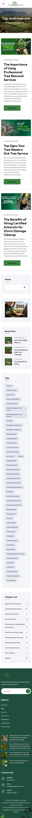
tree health (10, 536)
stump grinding (11, 509)
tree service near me (13, 576)
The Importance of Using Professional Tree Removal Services (15, 72)
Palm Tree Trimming (11, 614)
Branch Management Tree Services (14, 415)
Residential (5, 719)
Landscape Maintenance (13, 609)
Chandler (9, 421)
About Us (4, 705)
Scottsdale (10, 491)
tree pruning (10, 545)
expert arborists (11, 434)
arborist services (12, 390)
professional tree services (14, 487)
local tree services (12, 447)
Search (8, 279)
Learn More (12, 108)
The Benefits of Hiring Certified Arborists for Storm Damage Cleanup (15, 227)
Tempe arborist (11, 514)
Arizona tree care (12, 403)
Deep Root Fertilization (13, 604)
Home (10, 23)
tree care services (12, 527)
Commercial (5, 723)
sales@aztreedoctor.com (15, 786)
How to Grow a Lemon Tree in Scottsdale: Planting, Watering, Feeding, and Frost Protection (20, 746)
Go (28, 691)
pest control (10, 456)
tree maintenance (12, 540)
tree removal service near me (15, 554)
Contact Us (5, 716)
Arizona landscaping (13, 399)
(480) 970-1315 (12, 793)
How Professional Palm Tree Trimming (20, 352)
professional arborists (13, 478)
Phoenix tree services (13, 469)
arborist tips (10, 394)
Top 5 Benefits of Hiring (20, 363)
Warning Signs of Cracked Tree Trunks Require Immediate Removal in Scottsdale (20, 738)
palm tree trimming (12, 452)
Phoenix (20, 456)
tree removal (11, 549)
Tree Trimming (10, 653)
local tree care (11, 443)
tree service (10, 567)
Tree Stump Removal (12, 648)
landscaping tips (12, 438)
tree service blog (12, 571)
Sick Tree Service (10, 619)
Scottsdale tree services (14, 505)
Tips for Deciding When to (20, 341)
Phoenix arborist (11, 460)
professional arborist (13, 474)
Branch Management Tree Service (14, 409)
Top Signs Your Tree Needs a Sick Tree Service (16, 149)
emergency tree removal (14, 425)
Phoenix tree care (12, 465)
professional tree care (13, 483)
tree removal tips (12, 558)
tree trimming (11, 580)
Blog (2, 708)
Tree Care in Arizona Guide (14, 632)
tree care (10, 518)
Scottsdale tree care (13, 496)
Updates (8, 658)
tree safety (10, 562)
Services (4, 712)
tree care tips (11, 531)
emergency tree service (14, 429)
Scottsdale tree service (13, 500)
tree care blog (11, 522)
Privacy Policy (5, 727)
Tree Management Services (14, 637)
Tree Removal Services (12, 643)
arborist (9, 386)
